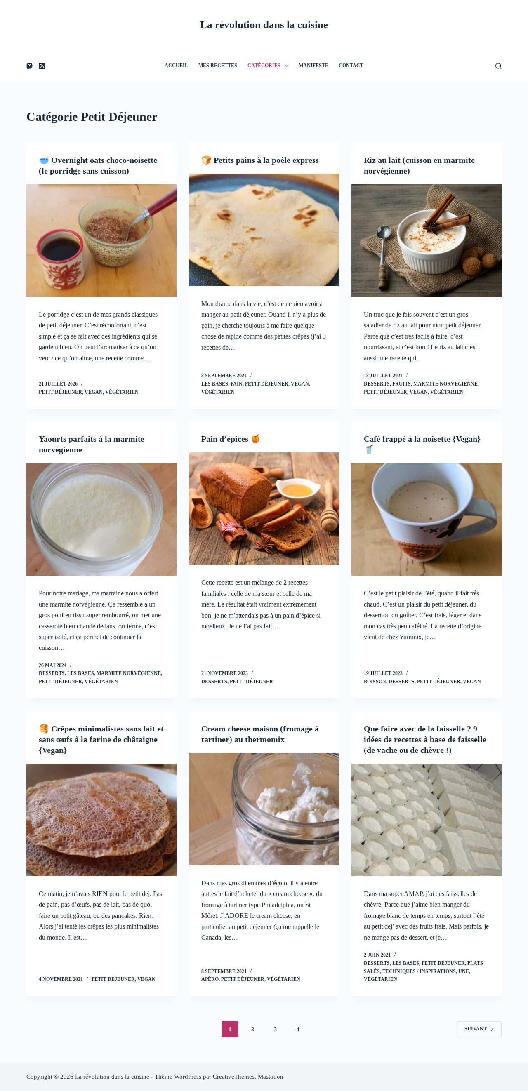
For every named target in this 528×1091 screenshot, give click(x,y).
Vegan (94, 392)
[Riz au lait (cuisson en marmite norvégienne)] (426, 240)
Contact (351, 65)
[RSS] (42, 66)
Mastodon (270, 1076)
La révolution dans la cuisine (264, 24)
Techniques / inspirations (419, 971)
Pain (237, 384)
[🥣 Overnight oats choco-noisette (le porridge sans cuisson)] (101, 240)
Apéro (210, 979)
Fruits (401, 384)
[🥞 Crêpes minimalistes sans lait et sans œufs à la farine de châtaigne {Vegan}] (101, 820)
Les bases (214, 384)
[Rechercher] (498, 66)
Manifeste (313, 65)
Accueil (176, 65)
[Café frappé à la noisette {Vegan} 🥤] (426, 519)
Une (463, 971)
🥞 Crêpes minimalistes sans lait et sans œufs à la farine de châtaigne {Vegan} (101, 739)
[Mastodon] (29, 66)
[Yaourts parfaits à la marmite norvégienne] (101, 519)
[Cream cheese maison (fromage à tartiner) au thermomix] (264, 809)
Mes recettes (217, 65)
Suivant (475, 1029)
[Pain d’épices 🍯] (264, 508)
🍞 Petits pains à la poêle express (260, 160)
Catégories (264, 65)
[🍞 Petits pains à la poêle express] (264, 230)
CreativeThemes (234, 1076)
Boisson (375, 681)
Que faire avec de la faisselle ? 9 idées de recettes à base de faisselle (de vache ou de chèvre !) (425, 739)
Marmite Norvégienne (445, 384)
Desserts (377, 384)
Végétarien (122, 392)
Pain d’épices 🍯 (231, 438)
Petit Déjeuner (60, 392)
